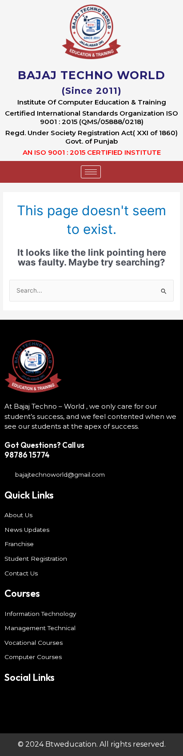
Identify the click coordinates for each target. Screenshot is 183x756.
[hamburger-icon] (91, 171)
